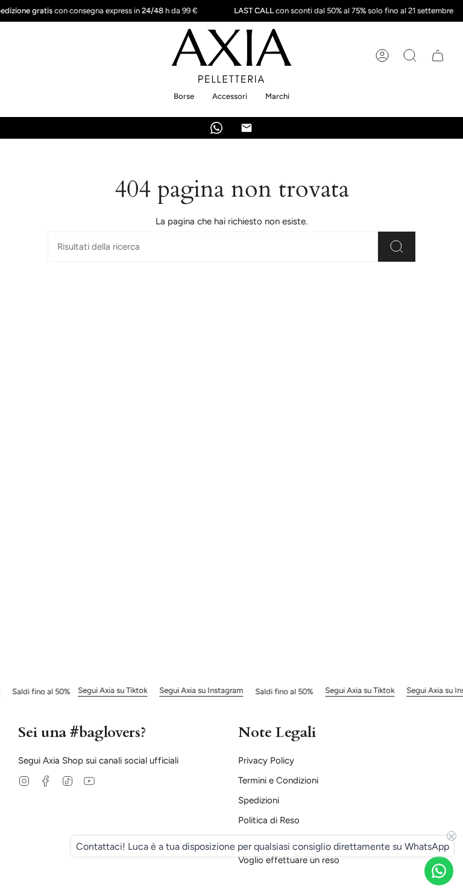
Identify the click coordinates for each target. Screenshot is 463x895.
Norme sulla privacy (332, 550)
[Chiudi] (387, 323)
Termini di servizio (290, 556)
